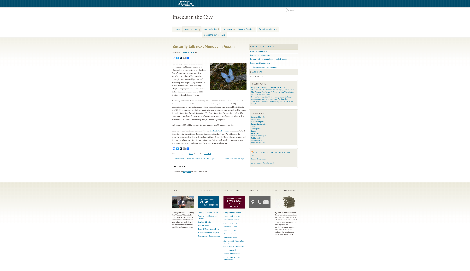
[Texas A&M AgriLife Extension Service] (186, 4)
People (253, 131)
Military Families (230, 237)
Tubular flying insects (258, 159)
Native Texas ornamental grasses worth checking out (194, 158)
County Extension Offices (208, 212)
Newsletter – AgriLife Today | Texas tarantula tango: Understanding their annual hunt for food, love (271, 98)
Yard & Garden (209, 29)
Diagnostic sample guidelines (264, 67)
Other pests (255, 128)
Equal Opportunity (230, 230)
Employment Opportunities (209, 236)
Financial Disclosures (231, 253)
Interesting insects (258, 124)
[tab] (273, 47)
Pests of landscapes (258, 135)
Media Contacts (204, 225)
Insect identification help (260, 63)
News (191, 154)
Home (177, 29)
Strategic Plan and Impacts (208, 232)
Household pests (257, 121)
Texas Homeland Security (233, 246)
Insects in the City (192, 17)
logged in (187, 171)
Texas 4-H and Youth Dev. (208, 229)
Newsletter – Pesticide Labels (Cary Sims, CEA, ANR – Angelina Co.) (272, 102)
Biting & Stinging (244, 29)
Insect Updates (190, 29)
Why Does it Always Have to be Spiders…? (268, 87)
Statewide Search (230, 226)
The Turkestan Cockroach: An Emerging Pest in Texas (272, 89)
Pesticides (255, 133)
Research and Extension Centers (207, 217)
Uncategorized (256, 140)
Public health (256, 138)
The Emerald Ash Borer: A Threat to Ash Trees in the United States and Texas (272, 93)
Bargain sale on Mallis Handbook (262, 163)
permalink (207, 154)
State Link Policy (230, 223)
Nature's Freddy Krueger (236, 158)
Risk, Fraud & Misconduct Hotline (233, 242)
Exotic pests (255, 119)
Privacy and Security (231, 216)
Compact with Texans (232, 212)
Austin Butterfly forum (219, 130)
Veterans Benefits (230, 233)
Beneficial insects (258, 116)
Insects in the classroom (260, 55)
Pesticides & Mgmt (266, 29)
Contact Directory (205, 221)
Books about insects (258, 51)
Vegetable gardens (258, 142)
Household (226, 29)
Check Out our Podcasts (214, 35)
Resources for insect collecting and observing (268, 59)
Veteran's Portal (229, 250)
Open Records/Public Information (231, 258)
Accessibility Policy (230, 219)
